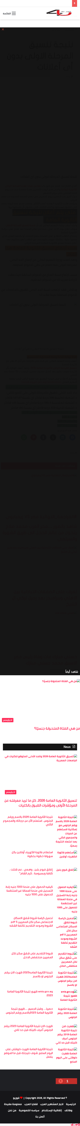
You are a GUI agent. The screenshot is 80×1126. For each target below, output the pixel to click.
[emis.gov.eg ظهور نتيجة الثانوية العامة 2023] (66, 997)
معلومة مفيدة (13, 1104)
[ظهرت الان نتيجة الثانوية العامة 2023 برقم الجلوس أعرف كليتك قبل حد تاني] (66, 1034)
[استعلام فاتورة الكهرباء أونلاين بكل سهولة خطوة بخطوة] (66, 857)
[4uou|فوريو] (61, 13)
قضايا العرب (31, 1104)
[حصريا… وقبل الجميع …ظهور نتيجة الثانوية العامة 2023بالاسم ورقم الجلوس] (66, 1014)
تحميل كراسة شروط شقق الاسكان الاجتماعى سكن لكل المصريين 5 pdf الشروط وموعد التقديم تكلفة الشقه (31, 922)
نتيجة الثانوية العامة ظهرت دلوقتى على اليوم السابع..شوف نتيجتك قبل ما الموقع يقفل (28, 1053)
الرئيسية (71, 1104)
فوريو (16, 1098)
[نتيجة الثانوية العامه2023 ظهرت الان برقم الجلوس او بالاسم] (66, 979)
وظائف (68, 1110)
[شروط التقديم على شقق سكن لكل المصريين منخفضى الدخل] (66, 960)
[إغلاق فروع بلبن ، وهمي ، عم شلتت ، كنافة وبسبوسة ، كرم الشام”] (66, 875)
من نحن (12, 1110)
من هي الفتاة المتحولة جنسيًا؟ (57, 728)
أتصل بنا (40, 1116)
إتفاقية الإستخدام (52, 1110)
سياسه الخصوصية (29, 1110)
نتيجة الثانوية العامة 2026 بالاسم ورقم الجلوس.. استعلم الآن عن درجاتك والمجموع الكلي (28, 820)
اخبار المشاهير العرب (51, 1104)
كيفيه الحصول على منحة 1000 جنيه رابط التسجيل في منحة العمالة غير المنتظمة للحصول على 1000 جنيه (29, 890)
